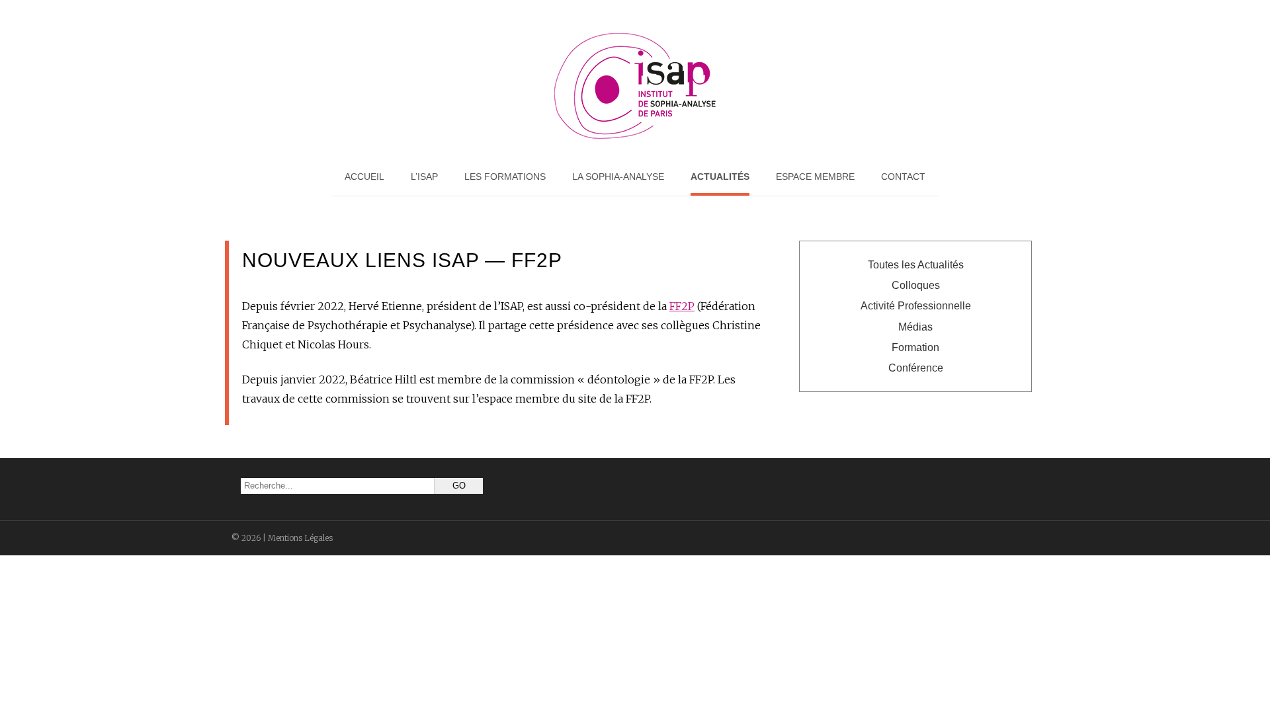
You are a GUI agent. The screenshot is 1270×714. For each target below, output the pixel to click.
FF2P (682, 306)
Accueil (364, 176)
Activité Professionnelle (916, 305)
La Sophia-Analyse (618, 176)
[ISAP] (635, 135)
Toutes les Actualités (916, 264)
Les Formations (505, 176)
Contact (903, 176)
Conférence (915, 368)
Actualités (720, 176)
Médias (915, 327)
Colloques (916, 285)
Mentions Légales (300, 538)
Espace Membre (815, 176)
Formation (915, 347)
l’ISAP (424, 176)
